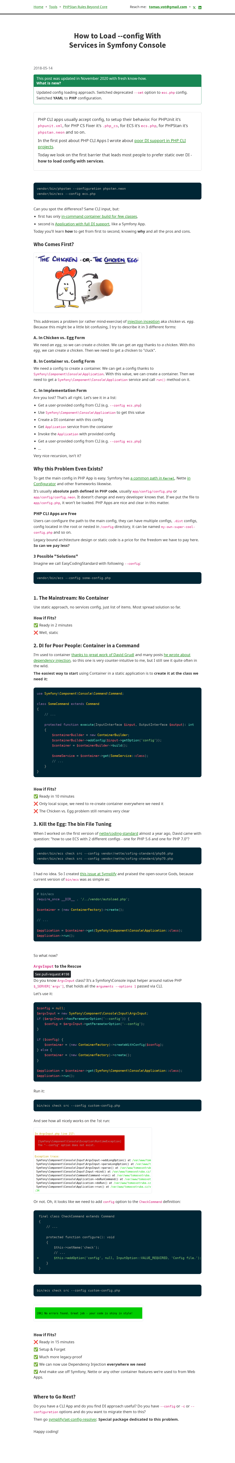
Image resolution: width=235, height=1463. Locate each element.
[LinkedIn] (199, 6)
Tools (53, 6)
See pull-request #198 (52, 974)
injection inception (143, 321)
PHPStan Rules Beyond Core (85, 6)
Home (38, 6)
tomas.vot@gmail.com (168, 6)
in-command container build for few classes (99, 216)
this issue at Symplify (98, 873)
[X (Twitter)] (195, 6)
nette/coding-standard (118, 833)
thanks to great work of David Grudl (102, 654)
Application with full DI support (82, 223)
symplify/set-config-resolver (72, 1419)
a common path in (152, 478)
